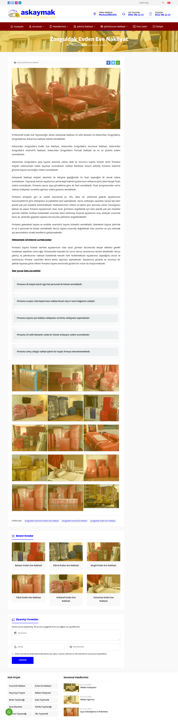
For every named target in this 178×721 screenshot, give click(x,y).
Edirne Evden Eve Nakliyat (66, 566)
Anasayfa (75, 45)
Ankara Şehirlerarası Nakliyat (94, 45)
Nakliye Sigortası (87, 700)
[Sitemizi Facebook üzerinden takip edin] (9, 2)
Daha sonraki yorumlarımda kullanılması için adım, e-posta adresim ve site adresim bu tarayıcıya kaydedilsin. (61, 654)
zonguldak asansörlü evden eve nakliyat (42, 521)
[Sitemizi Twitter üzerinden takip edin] (12, 2)
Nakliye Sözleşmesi (88, 688)
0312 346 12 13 (162, 15)
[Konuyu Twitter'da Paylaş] (113, 63)
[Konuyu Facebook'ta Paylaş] (108, 63)
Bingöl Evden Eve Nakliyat (103, 566)
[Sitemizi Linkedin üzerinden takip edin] (19, 2)
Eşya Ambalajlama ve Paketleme (94, 712)
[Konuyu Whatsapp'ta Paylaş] (118, 63)
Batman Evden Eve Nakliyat (28, 566)
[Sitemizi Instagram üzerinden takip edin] (16, 2)
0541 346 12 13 (136, 15)
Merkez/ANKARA (108, 15)
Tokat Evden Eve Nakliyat (28, 598)
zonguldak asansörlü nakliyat (74, 521)
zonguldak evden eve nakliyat (102, 521)
